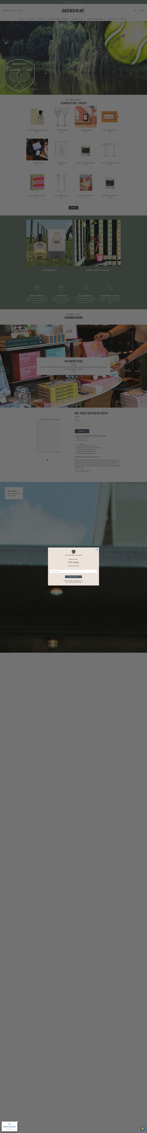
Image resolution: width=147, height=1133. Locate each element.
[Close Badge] (17, 1122)
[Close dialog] (97, 549)
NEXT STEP (73, 576)
